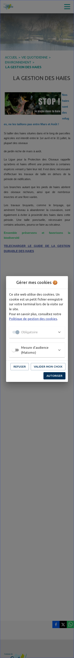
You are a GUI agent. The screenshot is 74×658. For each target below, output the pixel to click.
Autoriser (54, 375)
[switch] (13, 350)
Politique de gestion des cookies (33, 319)
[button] (37, 332)
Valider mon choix (48, 366)
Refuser (19, 366)
